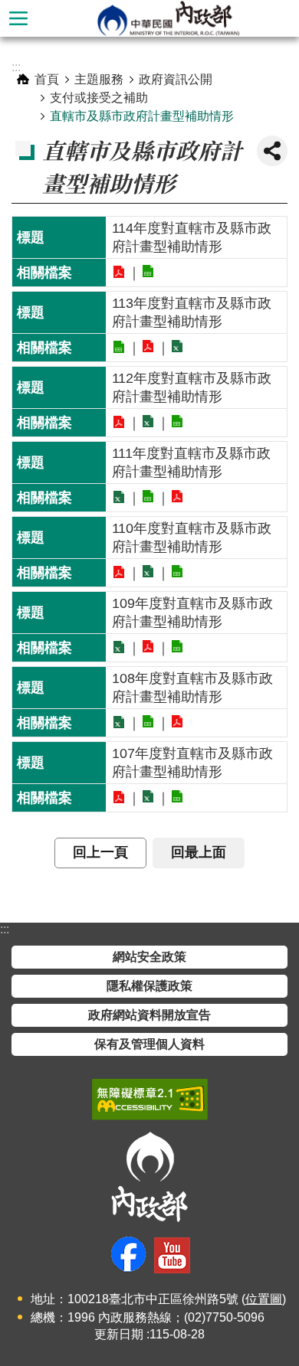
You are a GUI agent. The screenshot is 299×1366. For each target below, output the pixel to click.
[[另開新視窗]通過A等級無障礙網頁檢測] (150, 1099)
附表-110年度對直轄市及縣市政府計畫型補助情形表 (119, 572)
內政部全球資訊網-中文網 (168, 18)
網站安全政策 (149, 956)
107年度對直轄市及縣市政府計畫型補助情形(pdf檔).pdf (119, 797)
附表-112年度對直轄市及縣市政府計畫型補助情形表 (119, 422)
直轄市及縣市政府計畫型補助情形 (142, 116)
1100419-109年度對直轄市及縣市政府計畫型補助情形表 (119, 647)
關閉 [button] (272, 151)
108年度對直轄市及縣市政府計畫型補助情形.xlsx (119, 722)
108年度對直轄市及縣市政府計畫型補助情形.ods (148, 721)
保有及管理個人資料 (149, 1044)
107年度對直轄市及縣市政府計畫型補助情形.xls (148, 796)
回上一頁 (100, 852)
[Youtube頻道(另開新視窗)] (172, 1255)
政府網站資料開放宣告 (149, 1014)
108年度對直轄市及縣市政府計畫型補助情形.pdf (178, 721)
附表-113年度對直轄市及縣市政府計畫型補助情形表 (119, 347)
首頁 (46, 79)
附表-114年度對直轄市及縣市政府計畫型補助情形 (119, 272)
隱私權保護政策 (149, 985)
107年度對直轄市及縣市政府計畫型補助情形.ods (178, 796)
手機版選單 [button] (18, 18)
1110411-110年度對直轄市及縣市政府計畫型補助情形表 (148, 571)
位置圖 (263, 1299)
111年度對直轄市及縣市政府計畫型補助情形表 (119, 497)
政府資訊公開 (175, 79)
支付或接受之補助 (99, 97)
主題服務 (98, 79)
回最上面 (198, 852)
